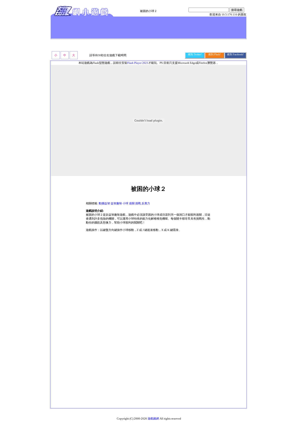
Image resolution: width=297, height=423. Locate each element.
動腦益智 (104, 203)
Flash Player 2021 (137, 62)
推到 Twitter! (195, 54)
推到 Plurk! (214, 54)
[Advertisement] (131, 27)
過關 (132, 203)
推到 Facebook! (235, 54)
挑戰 (138, 203)
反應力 (146, 203)
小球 (125, 203)
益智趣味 (116, 203)
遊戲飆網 (153, 418)
